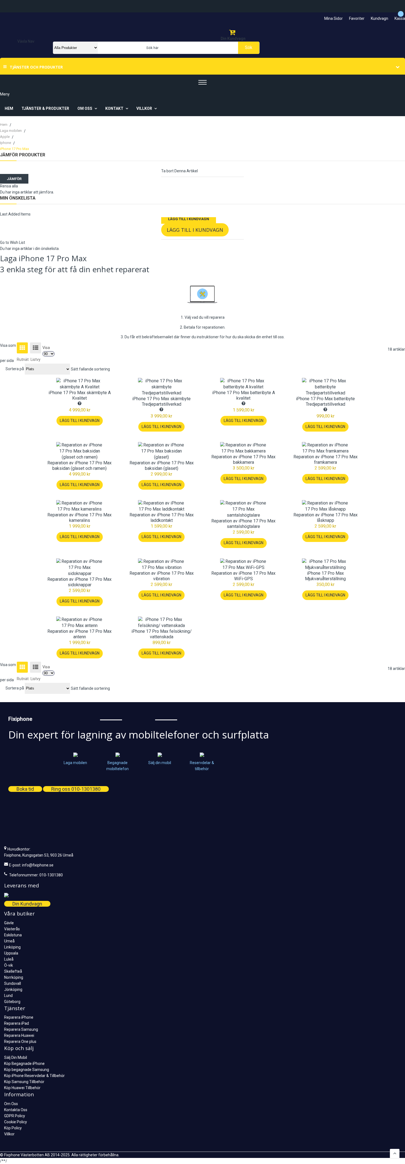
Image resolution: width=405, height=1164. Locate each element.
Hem (9, 108)
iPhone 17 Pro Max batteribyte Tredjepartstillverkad (325, 401)
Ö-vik (8, 965)
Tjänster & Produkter (45, 108)
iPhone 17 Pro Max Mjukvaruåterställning (325, 576)
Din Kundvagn (27, 904)
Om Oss (11, 1104)
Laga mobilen (11, 131)
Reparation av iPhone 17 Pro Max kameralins (79, 517)
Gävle (9, 923)
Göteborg (12, 1001)
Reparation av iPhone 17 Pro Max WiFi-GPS (243, 576)
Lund (8, 995)
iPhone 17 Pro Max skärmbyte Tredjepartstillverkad (161, 401)
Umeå (9, 941)
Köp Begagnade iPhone (24, 1063)
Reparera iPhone (18, 1017)
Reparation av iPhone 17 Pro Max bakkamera (243, 459)
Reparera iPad (16, 1023)
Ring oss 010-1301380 (76, 789)
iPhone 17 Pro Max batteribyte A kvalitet (243, 395)
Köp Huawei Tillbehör (22, 1088)
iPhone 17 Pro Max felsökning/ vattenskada (161, 634)
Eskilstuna (13, 935)
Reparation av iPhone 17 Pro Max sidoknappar (79, 582)
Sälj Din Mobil (15, 1057)
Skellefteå (13, 971)
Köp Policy (13, 1128)
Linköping (12, 947)
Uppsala (11, 953)
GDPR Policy (14, 1116)
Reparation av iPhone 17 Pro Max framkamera (325, 459)
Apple (5, 137)
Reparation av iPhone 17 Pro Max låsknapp (325, 517)
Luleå (8, 959)
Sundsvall (12, 983)
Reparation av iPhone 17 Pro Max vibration (161, 576)
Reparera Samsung (21, 1029)
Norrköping (13, 977)
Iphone (6, 143)
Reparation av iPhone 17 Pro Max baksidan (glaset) (161, 465)
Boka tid (25, 789)
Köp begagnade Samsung (26, 1069)
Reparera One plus (20, 1041)
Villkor (9, 1134)
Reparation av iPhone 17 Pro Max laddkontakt (161, 517)
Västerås (12, 929)
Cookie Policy (15, 1122)
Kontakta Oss (15, 1110)
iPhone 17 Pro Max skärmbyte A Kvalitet (79, 395)
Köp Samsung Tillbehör (24, 1082)
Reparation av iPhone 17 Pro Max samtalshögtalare (243, 523)
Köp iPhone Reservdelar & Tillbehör (34, 1075)
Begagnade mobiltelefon (117, 765)
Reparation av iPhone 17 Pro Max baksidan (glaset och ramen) (79, 465)
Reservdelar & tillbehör (202, 765)
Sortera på (15, 369)
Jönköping (13, 989)
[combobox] (177, 48)
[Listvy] (35, 347)
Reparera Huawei (19, 1035)
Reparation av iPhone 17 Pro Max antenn (79, 634)
